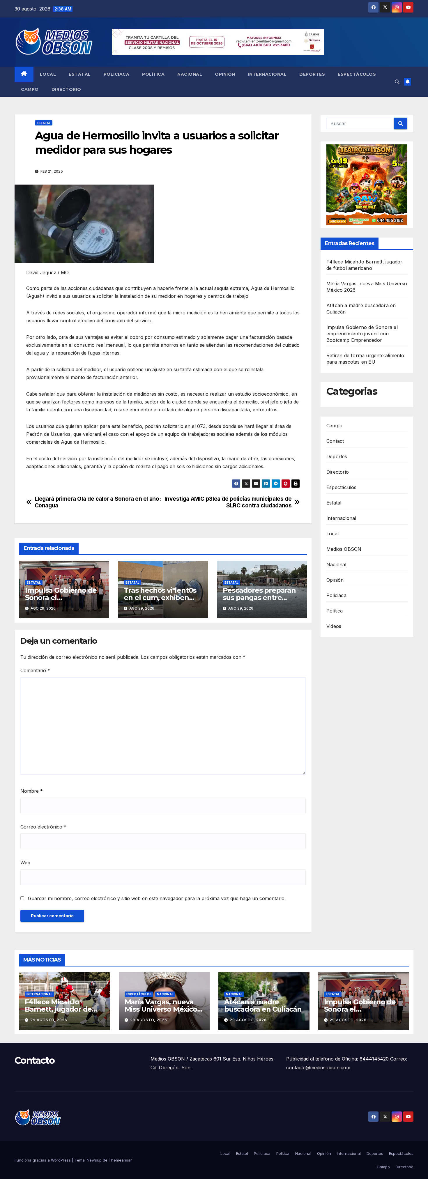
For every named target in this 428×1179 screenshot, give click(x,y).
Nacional (189, 74)
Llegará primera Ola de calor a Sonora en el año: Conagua (98, 502)
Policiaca (117, 74)
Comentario (35, 670)
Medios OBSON (343, 549)
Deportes (312, 74)
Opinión (225, 74)
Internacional (267, 74)
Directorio (66, 89)
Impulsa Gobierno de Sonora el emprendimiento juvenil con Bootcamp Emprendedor (362, 333)
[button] (397, 82)
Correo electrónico (43, 827)
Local (48, 74)
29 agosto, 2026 (48, 1020)
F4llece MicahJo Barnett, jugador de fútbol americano (58, 1009)
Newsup (94, 1160)
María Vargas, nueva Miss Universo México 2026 (161, 1009)
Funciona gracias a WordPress (43, 1160)
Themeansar (120, 1160)
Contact (335, 441)
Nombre (31, 791)
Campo (30, 89)
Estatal (80, 74)
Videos (333, 626)
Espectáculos (357, 74)
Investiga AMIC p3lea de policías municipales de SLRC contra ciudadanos (228, 502)
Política (153, 74)
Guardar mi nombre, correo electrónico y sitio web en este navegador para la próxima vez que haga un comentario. (157, 898)
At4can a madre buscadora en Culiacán (263, 1005)
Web (25, 862)
